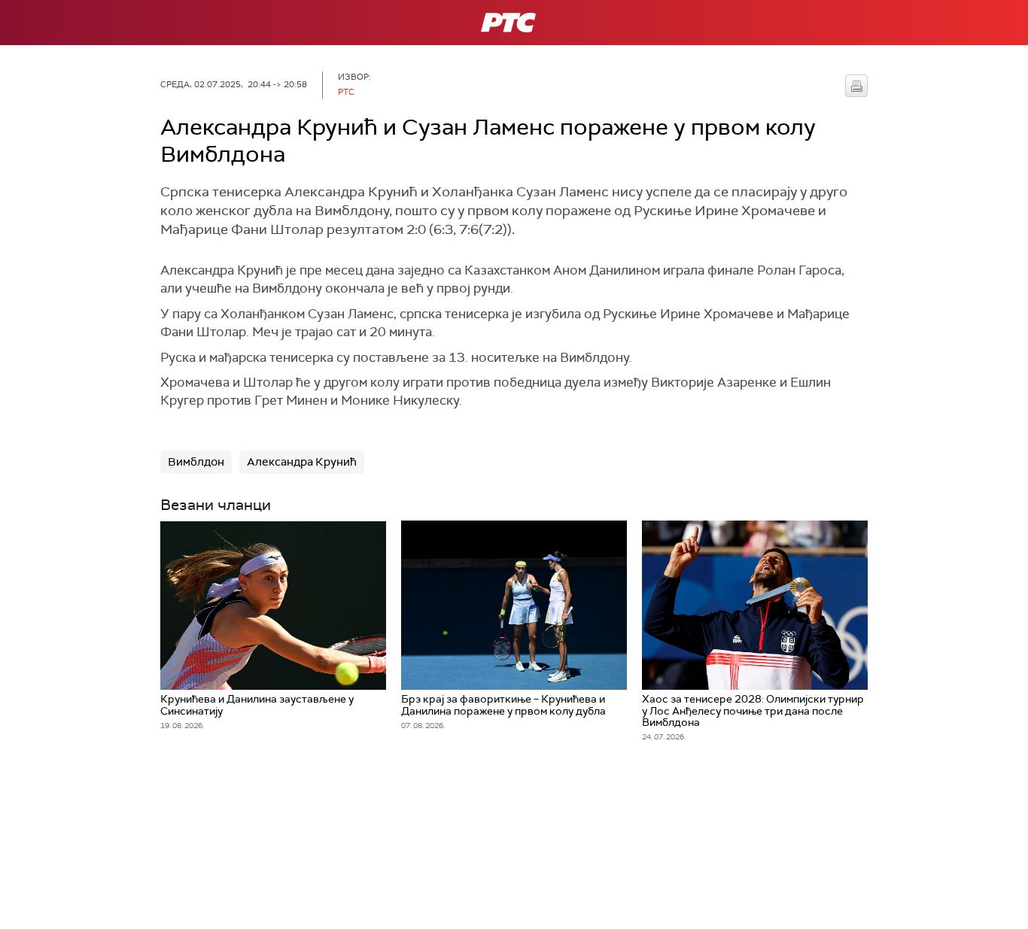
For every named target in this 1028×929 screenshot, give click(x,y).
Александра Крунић (302, 461)
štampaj (856, 85)
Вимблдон (196, 461)
